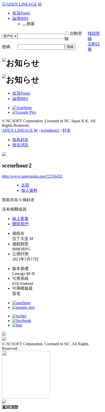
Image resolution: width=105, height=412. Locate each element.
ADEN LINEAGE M (19, 130)
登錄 (70, 47)
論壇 (20, 18)
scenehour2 (50, 130)
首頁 (21, 13)
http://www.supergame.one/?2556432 (32, 176)
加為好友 (20, 140)
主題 (25, 185)
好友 (66, 130)
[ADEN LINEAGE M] (22, 4)
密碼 (6, 47)
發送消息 (20, 145)
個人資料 (29, 190)
